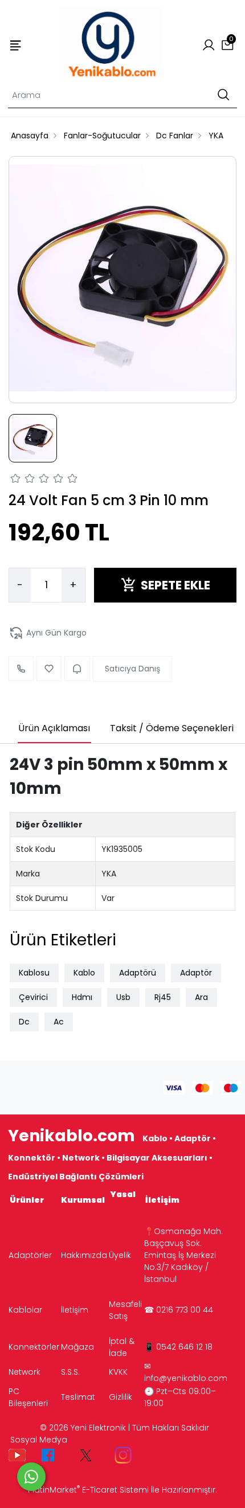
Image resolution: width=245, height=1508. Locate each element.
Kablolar (25, 1310)
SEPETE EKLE (175, 585)
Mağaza (77, 1347)
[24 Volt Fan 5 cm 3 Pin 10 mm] (122, 280)
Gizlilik (120, 1397)
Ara (201, 997)
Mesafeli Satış (125, 1310)
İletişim (74, 1310)
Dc (24, 1021)
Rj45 (162, 997)
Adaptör (196, 972)
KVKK (118, 1372)
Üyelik (120, 1255)
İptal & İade (121, 1347)
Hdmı (82, 997)
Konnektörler (34, 1347)
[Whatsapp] (31, 1476)
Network (24, 1372)
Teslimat (78, 1397)
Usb (123, 997)
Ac (59, 1021)
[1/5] (16, 480)
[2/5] (23, 480)
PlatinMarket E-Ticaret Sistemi (88, 1489)
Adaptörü (137, 972)
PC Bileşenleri (28, 1397)
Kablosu (34, 972)
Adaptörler (30, 1255)
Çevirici (33, 997)
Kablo (84, 972)
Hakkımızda (84, 1255)
